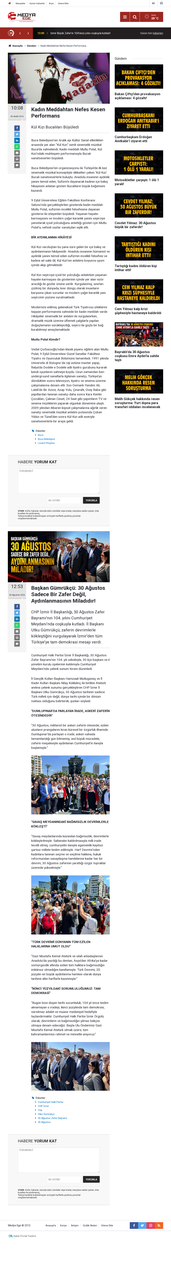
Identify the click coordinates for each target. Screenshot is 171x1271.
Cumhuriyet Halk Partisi (50, 1102)
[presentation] (20, 33)
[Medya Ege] (22, 16)
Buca (40, 435)
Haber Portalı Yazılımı (25, 1236)
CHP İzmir (43, 1106)
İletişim (75, 1225)
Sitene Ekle (63, 3)
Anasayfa (51, 1225)
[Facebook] (17, 128)
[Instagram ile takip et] (150, 1225)
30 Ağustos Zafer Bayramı (52, 1118)
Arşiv (51, 3)
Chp (40, 1110)
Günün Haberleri (37, 3)
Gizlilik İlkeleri (90, 1225)
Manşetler (20, 3)
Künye (63, 1225)
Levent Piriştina (46, 443)
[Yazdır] (17, 159)
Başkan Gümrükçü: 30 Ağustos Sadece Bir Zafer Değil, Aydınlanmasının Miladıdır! (81, 33)
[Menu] (125, 17)
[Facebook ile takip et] (134, 1225)
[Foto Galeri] (161, 3)
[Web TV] (153, 3)
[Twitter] (17, 134)
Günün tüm (151, 33)
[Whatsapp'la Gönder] (17, 146)
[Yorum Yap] (17, 165)
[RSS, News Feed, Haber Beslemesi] (159, 1225)
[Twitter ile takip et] (142, 1225)
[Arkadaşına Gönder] (17, 153)
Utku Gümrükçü (46, 1114)
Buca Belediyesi (46, 439)
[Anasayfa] (10, 3)
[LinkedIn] (17, 140)
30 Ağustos (44, 1122)
